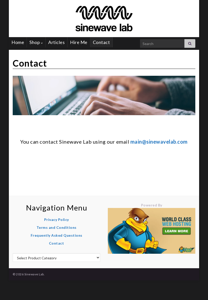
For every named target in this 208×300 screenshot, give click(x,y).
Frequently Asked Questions (56, 235)
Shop (35, 42)
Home (17, 42)
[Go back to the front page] (104, 18)
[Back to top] (196, 288)
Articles (56, 42)
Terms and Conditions (57, 227)
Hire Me (79, 42)
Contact (101, 42)
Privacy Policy (56, 219)
